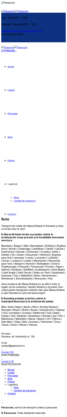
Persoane (12, 113)
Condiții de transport (25, 200)
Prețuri (11, 160)
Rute (16, 197)
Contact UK (7, 361)
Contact (11, 214)
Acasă (10, 66)
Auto (10, 136)
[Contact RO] (2, 348)
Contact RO (7, 352)
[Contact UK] (2, 358)
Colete (11, 89)
